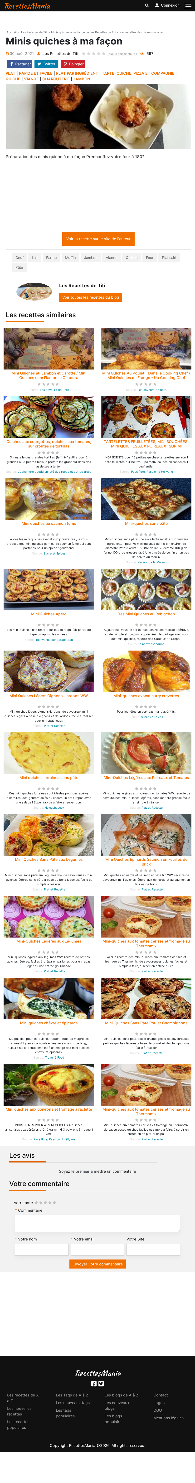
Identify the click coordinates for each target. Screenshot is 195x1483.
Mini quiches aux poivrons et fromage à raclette (49, 1110)
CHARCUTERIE (56, 79)
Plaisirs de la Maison (151, 563)
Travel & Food (54, 1058)
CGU (157, 1411)
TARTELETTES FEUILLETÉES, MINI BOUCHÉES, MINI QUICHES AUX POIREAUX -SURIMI (146, 444)
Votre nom (27, 1240)
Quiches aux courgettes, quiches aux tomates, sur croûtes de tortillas (48, 444)
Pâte (19, 268)
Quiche (132, 258)
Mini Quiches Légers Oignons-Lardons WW (49, 696)
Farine (51, 258)
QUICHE (13, 79)
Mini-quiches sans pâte (146, 524)
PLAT (10, 73)
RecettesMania (27, 5)
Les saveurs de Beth (54, 391)
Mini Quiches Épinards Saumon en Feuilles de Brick (146, 862)
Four (150, 258)
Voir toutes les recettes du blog (90, 298)
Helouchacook (54, 808)
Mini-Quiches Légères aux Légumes (48, 942)
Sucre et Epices (55, 554)
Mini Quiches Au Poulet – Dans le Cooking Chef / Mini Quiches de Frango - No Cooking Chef (146, 376)
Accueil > (13, 32)
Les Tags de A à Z (72, 1396)
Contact (160, 1396)
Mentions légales (168, 1418)
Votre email (84, 1240)
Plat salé (169, 258)
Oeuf (19, 258)
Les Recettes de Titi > (35, 32)
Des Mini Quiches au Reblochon (146, 615)
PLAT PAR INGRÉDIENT (77, 73)
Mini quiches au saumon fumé (49, 524)
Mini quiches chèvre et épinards (49, 1023)
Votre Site (135, 1240)
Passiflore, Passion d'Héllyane (152, 472)
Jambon (91, 258)
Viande (111, 258)
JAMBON (81, 79)
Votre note (23, 1203)
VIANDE (31, 79)
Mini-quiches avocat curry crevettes (146, 696)
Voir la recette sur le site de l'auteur (98, 239)
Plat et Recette (54, 727)
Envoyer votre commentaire (98, 1265)
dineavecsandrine (152, 645)
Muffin (70, 258)
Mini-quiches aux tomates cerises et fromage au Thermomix (146, 944)
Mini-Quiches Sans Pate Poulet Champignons (146, 1023)
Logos (159, 1403)
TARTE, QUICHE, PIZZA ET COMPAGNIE (138, 73)
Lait (35, 258)
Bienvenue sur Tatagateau (54, 640)
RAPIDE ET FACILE (36, 73)
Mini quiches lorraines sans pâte (49, 778)
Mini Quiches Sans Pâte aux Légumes (49, 860)
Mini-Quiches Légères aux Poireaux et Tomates (146, 778)
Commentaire (30, 1211)
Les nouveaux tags (73, 1403)
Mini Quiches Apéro (49, 615)
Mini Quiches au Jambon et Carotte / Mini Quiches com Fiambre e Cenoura (48, 376)
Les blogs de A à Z (121, 1396)
